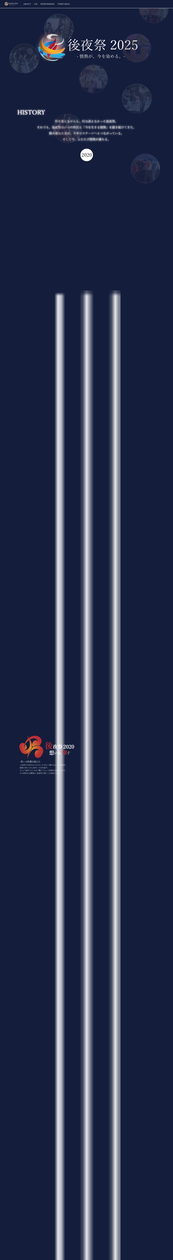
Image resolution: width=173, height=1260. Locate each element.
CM (35, 4)
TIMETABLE (63, 4)
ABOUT (27, 4)
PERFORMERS (47, 4)
